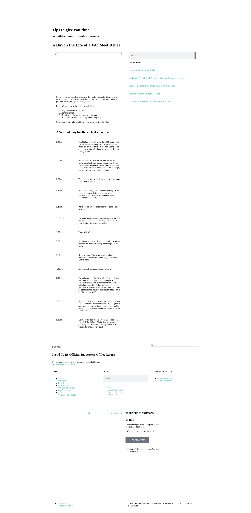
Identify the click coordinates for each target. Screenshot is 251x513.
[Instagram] (113, 406)
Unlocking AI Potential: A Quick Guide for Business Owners (156, 78)
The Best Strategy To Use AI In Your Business (149, 101)
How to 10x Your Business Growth (144, 94)
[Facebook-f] (120, 406)
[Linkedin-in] (106, 406)
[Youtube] (127, 406)
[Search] (195, 55)
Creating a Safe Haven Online (142, 70)
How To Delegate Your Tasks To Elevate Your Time (152, 86)
